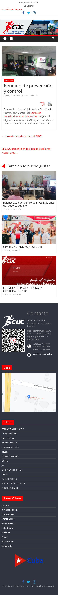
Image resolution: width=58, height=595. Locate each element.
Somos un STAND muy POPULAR (22, 246)
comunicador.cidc (31, 95)
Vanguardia (7, 546)
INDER (5, 451)
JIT (3, 465)
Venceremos (7, 541)
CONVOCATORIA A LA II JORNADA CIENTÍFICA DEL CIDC (22, 289)
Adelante (6, 532)
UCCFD (5, 460)
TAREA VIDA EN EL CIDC (13, 429)
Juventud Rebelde (10, 509)
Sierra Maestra (9, 523)
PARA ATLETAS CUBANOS (13, 483)
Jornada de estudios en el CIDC (21, 136)
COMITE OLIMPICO (10, 456)
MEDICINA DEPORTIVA (12, 470)
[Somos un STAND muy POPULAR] (29, 216)
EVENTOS (9, 80)
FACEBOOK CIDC (9, 433)
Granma (5, 505)
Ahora (4, 537)
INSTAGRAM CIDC (10, 442)
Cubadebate (7, 528)
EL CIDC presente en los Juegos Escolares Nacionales (26, 150)
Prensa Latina (8, 518)
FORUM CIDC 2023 (10, 447)
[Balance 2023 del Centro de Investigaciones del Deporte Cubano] (29, 172)
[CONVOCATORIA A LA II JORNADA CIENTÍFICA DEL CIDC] (29, 257)
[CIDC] (5, 39)
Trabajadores (8, 514)
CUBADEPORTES (9, 479)
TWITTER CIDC (8, 438)
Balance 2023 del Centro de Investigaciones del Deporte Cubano (28, 204)
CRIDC (4, 474)
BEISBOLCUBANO (10, 488)
